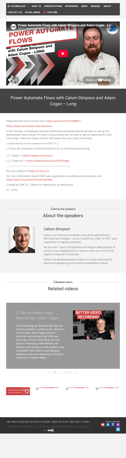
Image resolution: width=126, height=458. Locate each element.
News (84, 6)
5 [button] (61, 372)
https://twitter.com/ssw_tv (37, 155)
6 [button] (64, 372)
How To (36, 6)
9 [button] (74, 372)
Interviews (71, 6)
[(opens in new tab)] (18, 391)
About (107, 6)
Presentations (53, 6)
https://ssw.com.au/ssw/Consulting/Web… (30, 179)
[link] (8, 422)
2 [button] (52, 372)
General (95, 6)
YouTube (52, 12)
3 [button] (55, 372)
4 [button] (58, 372)
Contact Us (15, 12)
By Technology (17, 6)
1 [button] (49, 372)
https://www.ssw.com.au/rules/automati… (29, 126)
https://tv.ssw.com (39, 171)
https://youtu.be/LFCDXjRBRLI (63, 121)
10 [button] (77, 372)
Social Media (32, 12)
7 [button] (67, 372)
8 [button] (70, 372)
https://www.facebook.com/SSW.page (48, 160)
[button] (103, 424)
